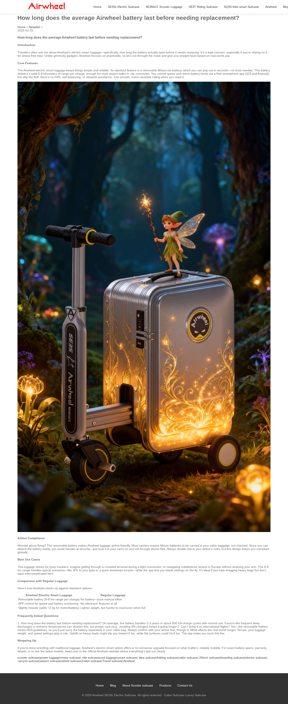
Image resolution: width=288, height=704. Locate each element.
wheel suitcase (71, 661)
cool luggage (108, 657)
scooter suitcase (28, 657)
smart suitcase (127, 657)
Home (97, 6)
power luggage (50, 657)
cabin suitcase (188, 657)
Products (165, 685)
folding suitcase (167, 657)
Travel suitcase (112, 661)
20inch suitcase (209, 657)
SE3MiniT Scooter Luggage (164, 6)
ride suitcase (90, 657)
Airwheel (271, 6)
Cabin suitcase (92, 661)
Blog (113, 685)
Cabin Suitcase (174, 695)
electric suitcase (255, 657)
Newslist (34, 27)
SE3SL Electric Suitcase (123, 6)
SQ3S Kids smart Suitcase (241, 6)
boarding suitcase (232, 657)
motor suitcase (70, 657)
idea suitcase (147, 657)
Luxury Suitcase (195, 695)
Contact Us (185, 685)
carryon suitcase (28, 661)
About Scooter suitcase (137, 685)
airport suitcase (50, 661)
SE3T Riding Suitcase (203, 6)
